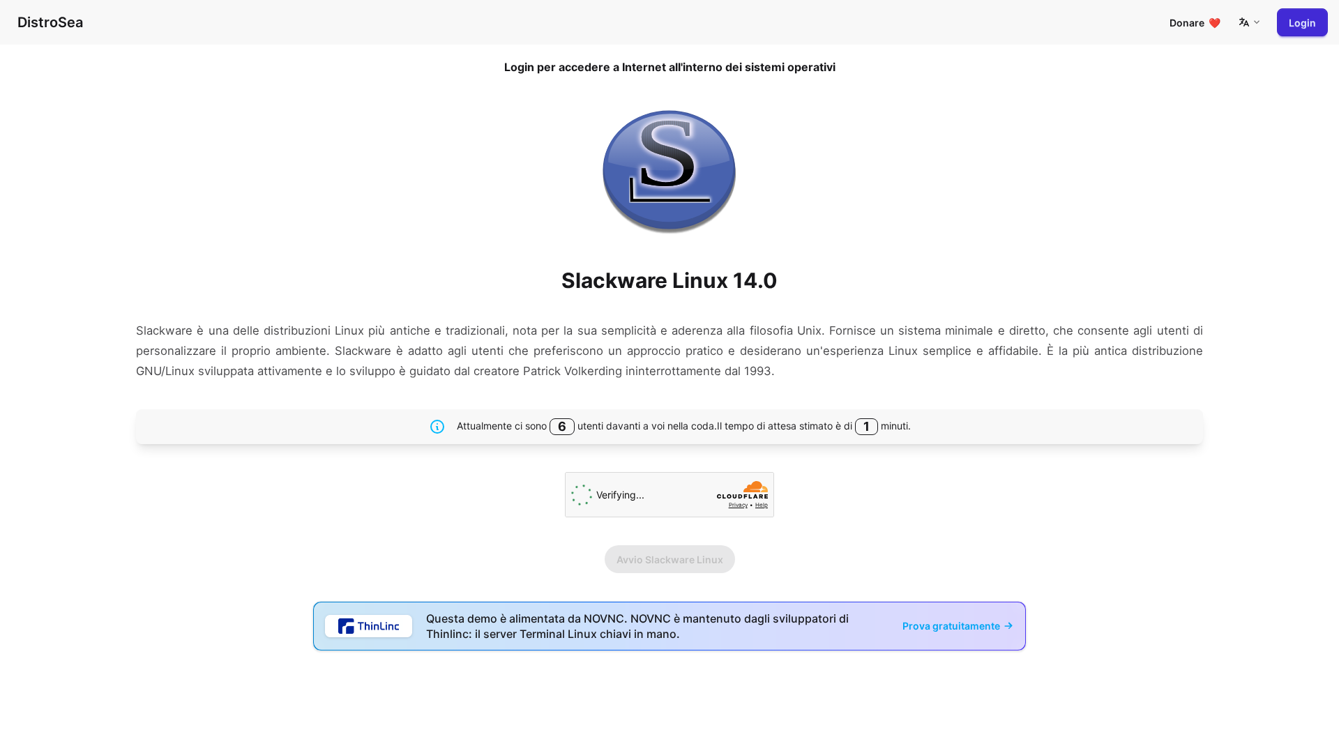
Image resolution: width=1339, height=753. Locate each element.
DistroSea (50, 22)
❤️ (1195, 23)
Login (1302, 23)
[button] (1249, 22)
